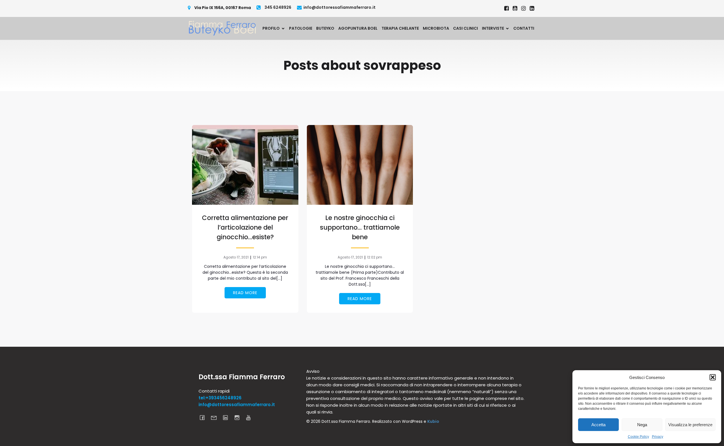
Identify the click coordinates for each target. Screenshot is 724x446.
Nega (642, 424)
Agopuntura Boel (358, 28)
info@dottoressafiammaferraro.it (237, 405)
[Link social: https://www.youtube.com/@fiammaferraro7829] (515, 8)
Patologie (300, 28)
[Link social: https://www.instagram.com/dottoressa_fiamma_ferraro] (523, 8)
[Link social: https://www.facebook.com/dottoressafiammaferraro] (506, 8)
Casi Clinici (465, 28)
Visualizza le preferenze (690, 424)
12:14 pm (260, 257)
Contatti (523, 28)
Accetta (598, 424)
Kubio (433, 421)
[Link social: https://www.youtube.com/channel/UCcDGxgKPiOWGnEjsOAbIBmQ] (251, 417)
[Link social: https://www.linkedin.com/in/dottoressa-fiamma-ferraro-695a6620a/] (532, 8)
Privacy (657, 437)
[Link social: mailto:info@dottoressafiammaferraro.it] (216, 417)
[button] (713, 377)
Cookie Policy (638, 437)
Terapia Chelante (400, 28)
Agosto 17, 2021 (236, 257)
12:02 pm (374, 257)
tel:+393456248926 (220, 398)
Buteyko (325, 28)
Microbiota (436, 28)
